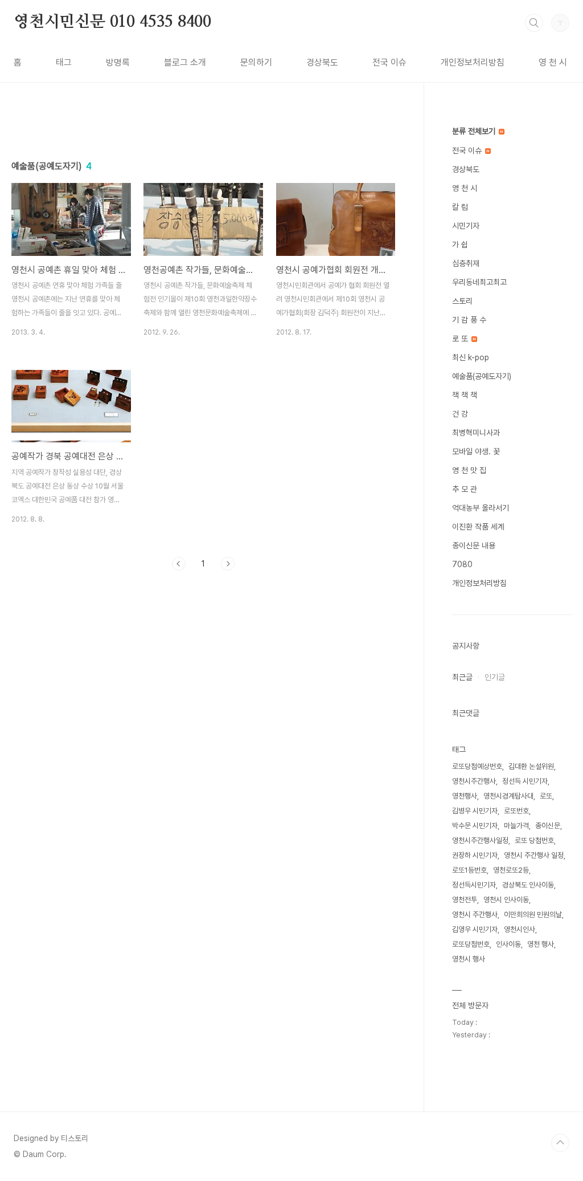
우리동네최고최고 (479, 282)
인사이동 (508, 944)
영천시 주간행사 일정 (534, 855)
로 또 (461, 338)
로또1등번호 (469, 870)
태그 (64, 62)
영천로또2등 (511, 870)
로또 (546, 796)
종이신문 (547, 825)
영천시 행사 (468, 959)
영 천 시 (553, 62)
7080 (462, 564)
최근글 (462, 677)
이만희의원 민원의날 (533, 914)
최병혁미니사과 (476, 432)
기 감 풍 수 (469, 319)
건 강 (460, 413)
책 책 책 (464, 395)
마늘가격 (516, 825)
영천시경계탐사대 (508, 796)
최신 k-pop (470, 357)
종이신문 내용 (473, 545)
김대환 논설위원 (531, 766)
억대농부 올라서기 (480, 507)
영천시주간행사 (474, 781)
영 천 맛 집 (469, 470)
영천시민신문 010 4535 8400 (112, 22)
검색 (534, 22)
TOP (560, 1143)
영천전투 (464, 899)
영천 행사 (540, 944)
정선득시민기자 (474, 885)
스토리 (462, 301)
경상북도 (322, 62)
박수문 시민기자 (475, 825)
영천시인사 (519, 929)
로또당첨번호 (471, 944)
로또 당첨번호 (534, 840)
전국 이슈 (389, 62)
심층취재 (465, 263)
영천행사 (464, 796)
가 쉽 (460, 244)
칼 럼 (460, 206)
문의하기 (256, 62)
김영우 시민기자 (475, 929)
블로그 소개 (185, 62)
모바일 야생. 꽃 (476, 451)
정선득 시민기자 (525, 781)
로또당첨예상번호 (477, 766)
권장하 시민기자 (475, 855)
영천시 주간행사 (475, 914)
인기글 (495, 677)
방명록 (118, 62)
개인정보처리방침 (472, 62)
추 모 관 (464, 489)
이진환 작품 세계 (478, 526)
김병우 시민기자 (475, 811)
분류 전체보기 (475, 131)
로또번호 (516, 811)
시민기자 (465, 225)
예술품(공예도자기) (481, 376)
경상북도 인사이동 (528, 885)
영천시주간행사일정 (480, 840)
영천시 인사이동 (506, 899)
